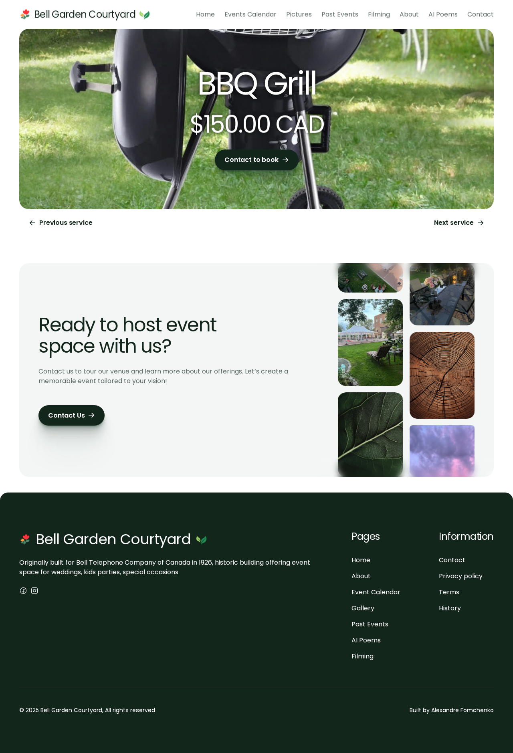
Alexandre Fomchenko (462, 710)
